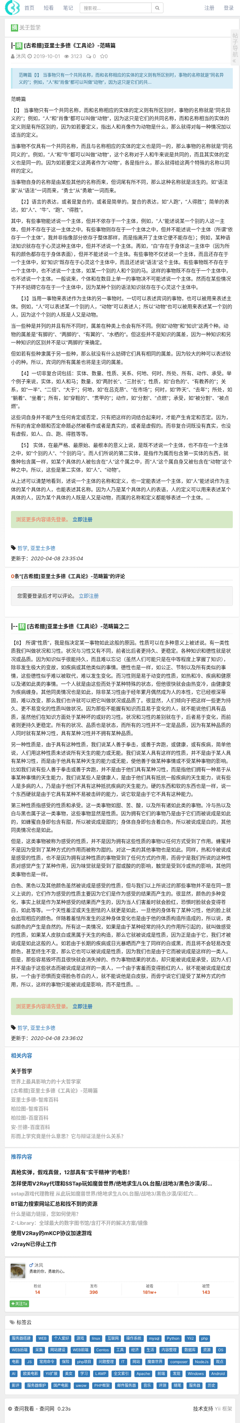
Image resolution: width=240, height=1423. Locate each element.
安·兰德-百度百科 (30, 1127)
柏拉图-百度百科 (29, 1118)
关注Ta (20, 1303)
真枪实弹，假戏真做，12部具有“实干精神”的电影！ (72, 1172)
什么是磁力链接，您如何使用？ (46, 1214)
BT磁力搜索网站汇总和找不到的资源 (54, 1204)
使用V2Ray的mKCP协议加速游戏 (51, 1233)
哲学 (23, 548)
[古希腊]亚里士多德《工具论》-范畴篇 (54, 1090)
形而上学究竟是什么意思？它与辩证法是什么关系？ (68, 1136)
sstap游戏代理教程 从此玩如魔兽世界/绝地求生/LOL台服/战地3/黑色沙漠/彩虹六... (104, 1193)
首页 (29, 8)
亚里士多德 (42, 548)
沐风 (20, 56)
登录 (229, 8)
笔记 (68, 8)
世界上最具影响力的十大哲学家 (46, 1081)
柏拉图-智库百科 (29, 1109)
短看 (49, 8)
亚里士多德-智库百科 (34, 1100)
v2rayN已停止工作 (34, 1244)
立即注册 (89, 596)
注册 (209, 8)
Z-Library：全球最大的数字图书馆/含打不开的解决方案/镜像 (79, 1223)
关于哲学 (30, 27)
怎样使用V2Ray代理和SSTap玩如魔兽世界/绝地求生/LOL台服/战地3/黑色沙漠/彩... (111, 1183)
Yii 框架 (223, 1409)
